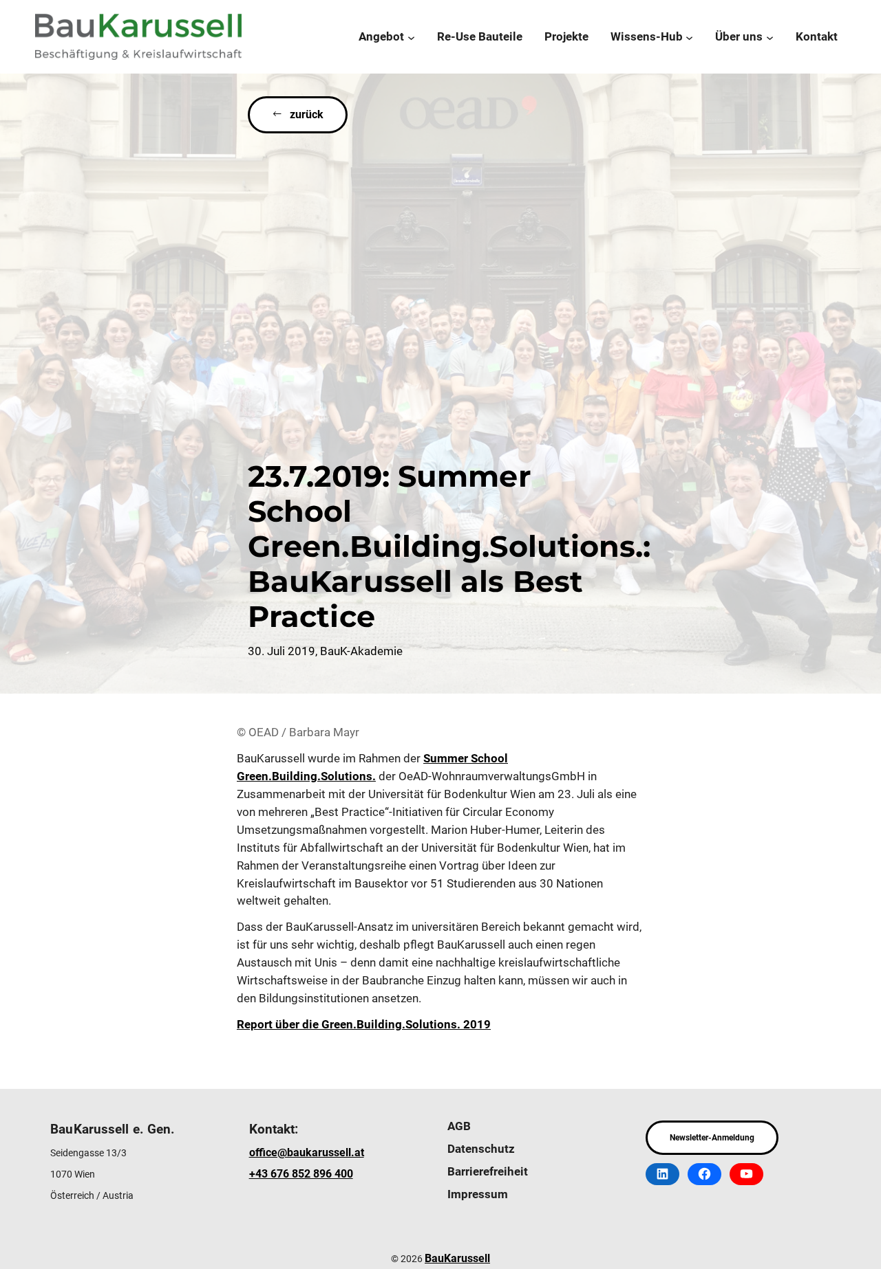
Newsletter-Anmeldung (712, 1137)
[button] (298, 114)
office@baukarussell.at (306, 1152)
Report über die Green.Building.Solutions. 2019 (364, 1024)
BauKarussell (457, 1258)
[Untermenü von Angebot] (411, 37)
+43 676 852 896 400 (301, 1173)
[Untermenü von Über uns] (770, 37)
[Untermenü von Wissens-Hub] (689, 37)
